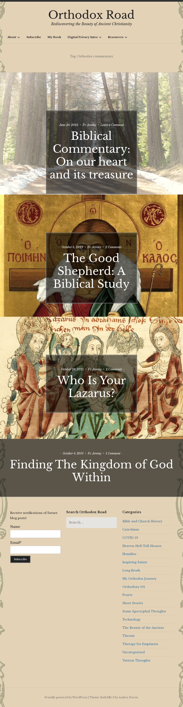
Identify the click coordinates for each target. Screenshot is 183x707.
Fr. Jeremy (89, 125)
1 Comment (113, 453)
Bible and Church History (142, 521)
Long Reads (131, 570)
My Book (54, 37)
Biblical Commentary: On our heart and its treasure (91, 155)
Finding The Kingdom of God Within (91, 471)
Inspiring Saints (134, 562)
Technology (131, 619)
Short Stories (132, 603)
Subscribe (33, 37)
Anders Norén (128, 697)
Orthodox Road (91, 15)
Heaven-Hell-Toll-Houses (142, 546)
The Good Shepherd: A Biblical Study (91, 271)
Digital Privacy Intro (83, 37)
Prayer (127, 595)
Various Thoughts (136, 660)
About (11, 37)
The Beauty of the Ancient (143, 627)
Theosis (128, 636)
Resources (115, 37)
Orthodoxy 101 (133, 587)
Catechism (130, 529)
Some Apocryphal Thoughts (144, 611)
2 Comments (113, 247)
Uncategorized (133, 652)
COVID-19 (130, 537)
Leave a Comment (112, 125)
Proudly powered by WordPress (65, 697)
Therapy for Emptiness (140, 644)
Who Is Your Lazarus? (91, 387)
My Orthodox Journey (139, 578)
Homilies (129, 554)
